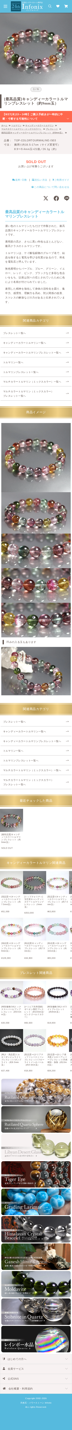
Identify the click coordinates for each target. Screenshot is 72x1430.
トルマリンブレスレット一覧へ (21, 372)
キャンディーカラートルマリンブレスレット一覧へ (32, 352)
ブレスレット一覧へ (14, 333)
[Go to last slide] (2, 53)
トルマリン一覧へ (13, 362)
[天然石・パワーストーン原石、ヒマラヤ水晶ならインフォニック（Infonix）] (27, 3)
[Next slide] (69, 53)
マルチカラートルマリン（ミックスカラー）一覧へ (32, 381)
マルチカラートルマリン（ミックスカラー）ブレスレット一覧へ (28, 393)
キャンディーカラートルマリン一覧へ (24, 343)
